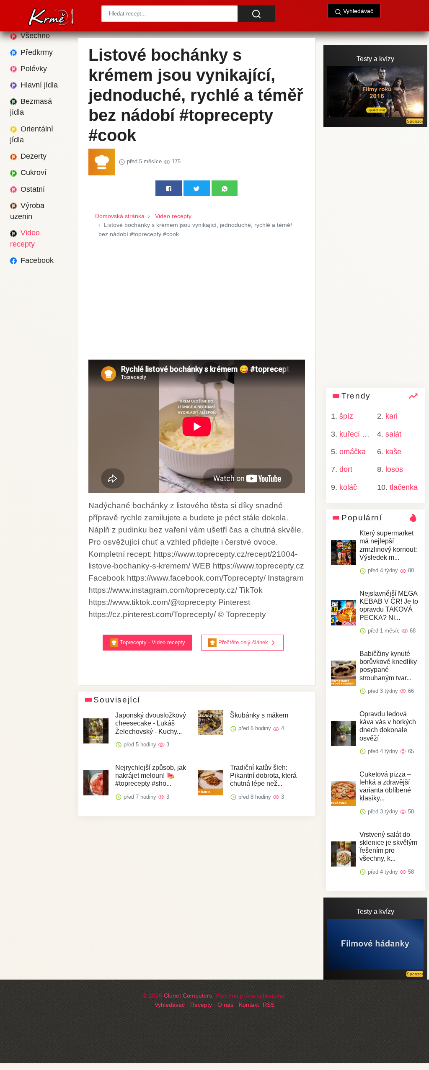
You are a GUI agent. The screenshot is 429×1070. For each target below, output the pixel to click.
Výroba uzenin (27, 211)
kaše (393, 452)
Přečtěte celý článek (243, 642)
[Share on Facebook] (168, 188)
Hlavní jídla (38, 85)
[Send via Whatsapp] (225, 188)
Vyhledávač (357, 11)
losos (394, 469)
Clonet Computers (188, 995)
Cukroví (32, 172)
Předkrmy (35, 52)
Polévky (32, 68)
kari (391, 416)
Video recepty (25, 238)
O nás (225, 1004)
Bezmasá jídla (31, 106)
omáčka (352, 452)
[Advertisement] (196, 301)
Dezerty (32, 156)
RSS (268, 1004)
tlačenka (404, 487)
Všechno (34, 35)
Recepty (201, 1004)
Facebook (36, 260)
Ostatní (31, 189)
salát (393, 434)
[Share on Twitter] (196, 188)
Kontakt (249, 1004)
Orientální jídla (31, 134)
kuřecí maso (359, 434)
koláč (348, 487)
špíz (346, 416)
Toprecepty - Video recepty (151, 642)
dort (345, 469)
